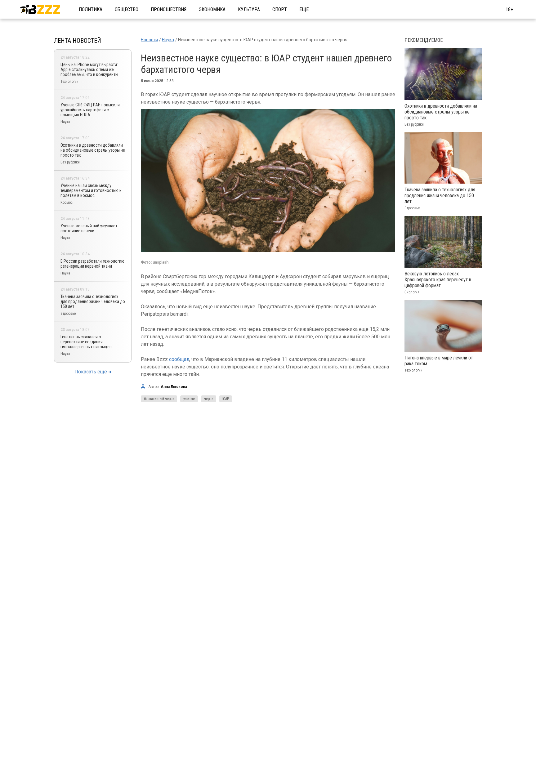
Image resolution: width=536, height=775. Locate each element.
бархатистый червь (159, 399)
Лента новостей (77, 40)
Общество (126, 9)
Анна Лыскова (174, 387)
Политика (90, 9)
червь (208, 399)
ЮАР (225, 399)
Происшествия (168, 9)
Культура (249, 9)
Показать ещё (90, 372)
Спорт (279, 9)
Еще (304, 9)
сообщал (179, 359)
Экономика (212, 9)
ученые (189, 399)
